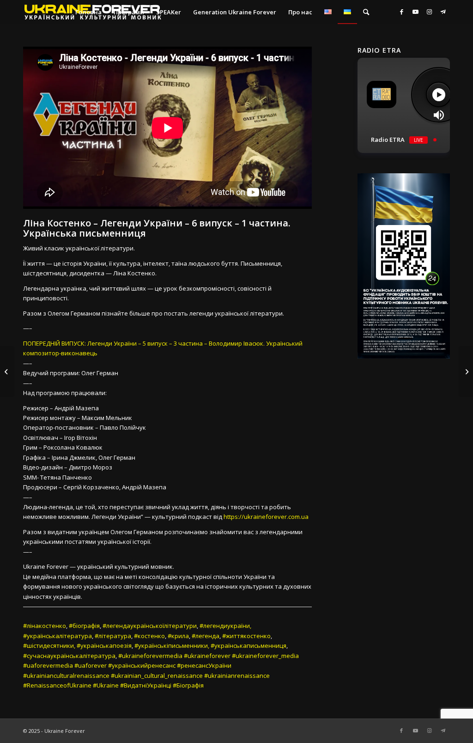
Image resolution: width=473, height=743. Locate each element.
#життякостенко (246, 636)
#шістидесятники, (49, 645)
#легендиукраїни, (225, 625)
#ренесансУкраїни (204, 665)
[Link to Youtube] (415, 11)
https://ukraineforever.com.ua (266, 516)
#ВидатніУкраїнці (145, 685)
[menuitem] (88, 12)
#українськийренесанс (142, 665)
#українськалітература (57, 636)
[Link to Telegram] (443, 11)
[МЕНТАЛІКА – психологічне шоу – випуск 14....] (7, 371)
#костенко (149, 636)
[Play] (438, 94)
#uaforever (90, 665)
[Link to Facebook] (401, 11)
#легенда (205, 636)
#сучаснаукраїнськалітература (69, 656)
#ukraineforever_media (265, 656)
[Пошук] (366, 12)
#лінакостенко (44, 625)
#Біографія (188, 685)
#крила (178, 636)
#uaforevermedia (48, 665)
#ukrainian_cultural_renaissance (157, 675)
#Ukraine (106, 685)
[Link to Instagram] (429, 11)
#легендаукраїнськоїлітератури (150, 625)
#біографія (84, 625)
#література (113, 636)
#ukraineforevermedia (150, 656)
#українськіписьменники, (171, 645)
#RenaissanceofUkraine (57, 685)
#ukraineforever (207, 656)
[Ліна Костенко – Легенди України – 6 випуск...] (466, 371)
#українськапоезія (104, 645)
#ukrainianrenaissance (237, 675)
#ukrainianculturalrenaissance (66, 675)
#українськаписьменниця (248, 645)
